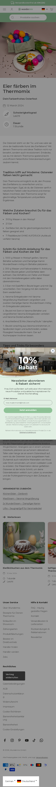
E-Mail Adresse (10, 398)
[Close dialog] (53, 350)
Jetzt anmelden (28, 410)
